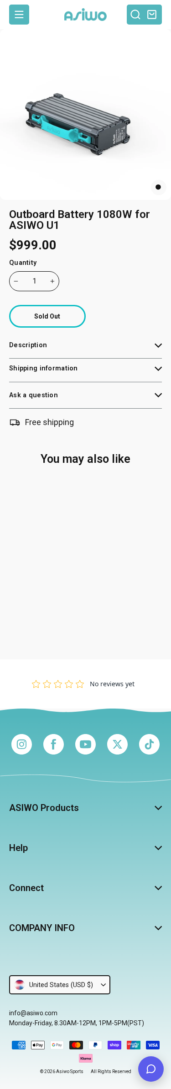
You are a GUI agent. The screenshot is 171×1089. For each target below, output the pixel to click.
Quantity (22, 263)
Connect (26, 887)
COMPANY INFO (42, 927)
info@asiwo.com (33, 1013)
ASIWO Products (44, 807)
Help (18, 847)
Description (28, 345)
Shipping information (43, 368)
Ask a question (33, 395)
